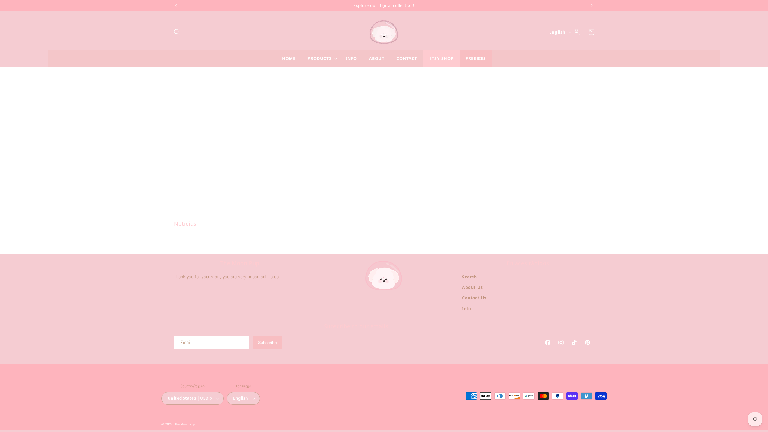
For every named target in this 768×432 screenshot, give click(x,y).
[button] (180, 32)
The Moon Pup (185, 424)
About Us (472, 287)
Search (469, 277)
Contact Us (474, 298)
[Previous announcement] (176, 5)
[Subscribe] (267, 342)
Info (466, 308)
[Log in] (580, 32)
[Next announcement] (591, 5)
